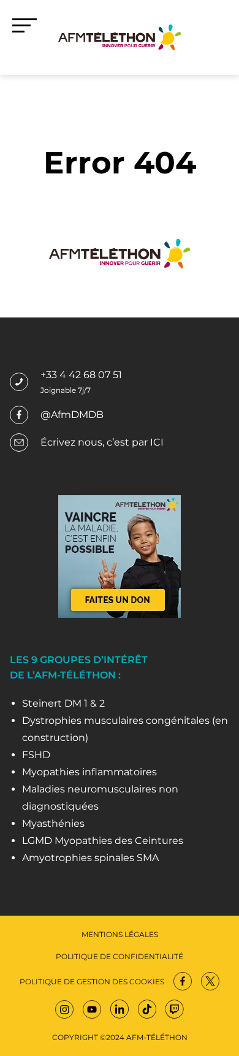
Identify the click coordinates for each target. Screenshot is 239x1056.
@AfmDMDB (72, 414)
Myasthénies (53, 823)
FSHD (36, 755)
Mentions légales (120, 934)
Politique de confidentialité (119, 956)
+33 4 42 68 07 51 (81, 375)
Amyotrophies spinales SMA (90, 858)
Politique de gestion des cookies (92, 981)
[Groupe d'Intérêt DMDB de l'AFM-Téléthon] (119, 36)
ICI (157, 442)
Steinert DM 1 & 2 (63, 703)
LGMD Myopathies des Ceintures (102, 840)
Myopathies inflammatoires (89, 772)
